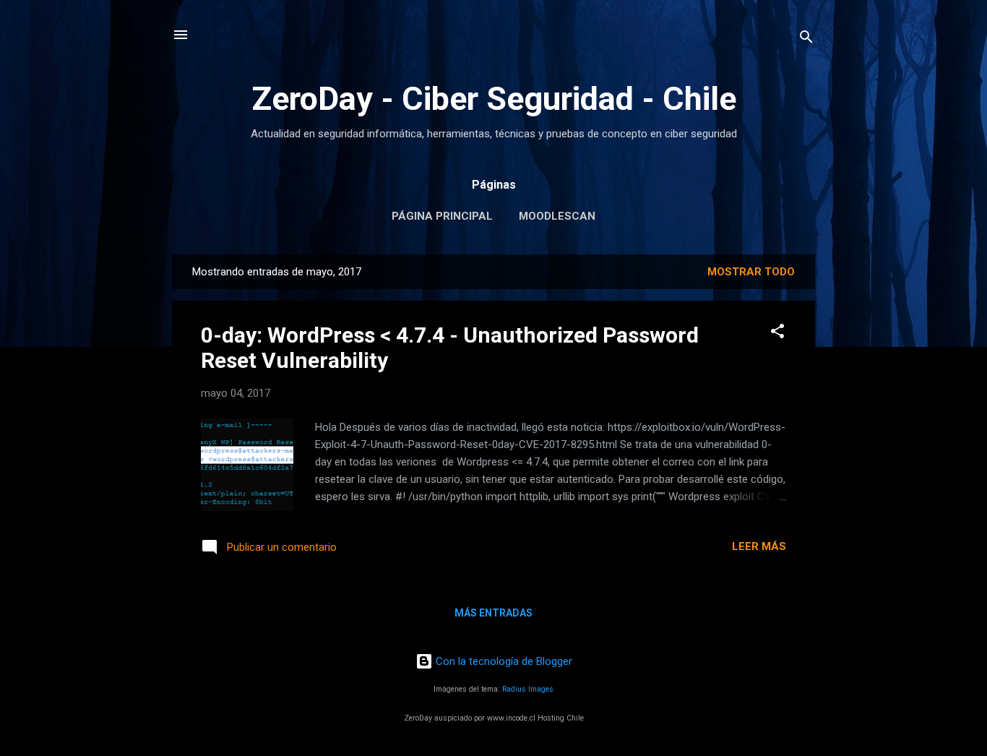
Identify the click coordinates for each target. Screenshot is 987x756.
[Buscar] (806, 39)
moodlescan (557, 216)
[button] (777, 333)
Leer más (759, 546)
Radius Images (527, 689)
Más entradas (493, 613)
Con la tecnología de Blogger (502, 661)
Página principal (442, 216)
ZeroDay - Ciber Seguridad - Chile (493, 99)
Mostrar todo (751, 271)
